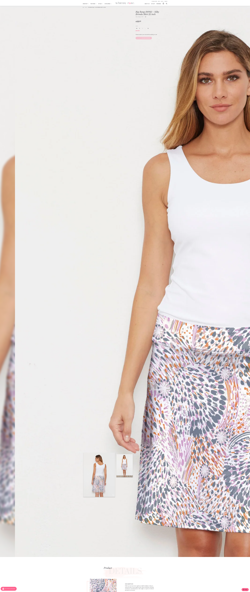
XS (136, 28)
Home (86, 7)
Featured (92, 3)
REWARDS (159, 3)
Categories (107, 3)
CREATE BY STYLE (87, 2)
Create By (85, 3)
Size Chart (138, 30)
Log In (162, 1)
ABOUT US (147, 3)
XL (148, 28)
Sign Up (166, 1)
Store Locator (154, 1)
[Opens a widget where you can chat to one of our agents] (245, 589)
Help (159, 1)
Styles (100, 3)
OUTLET (153, 3)
